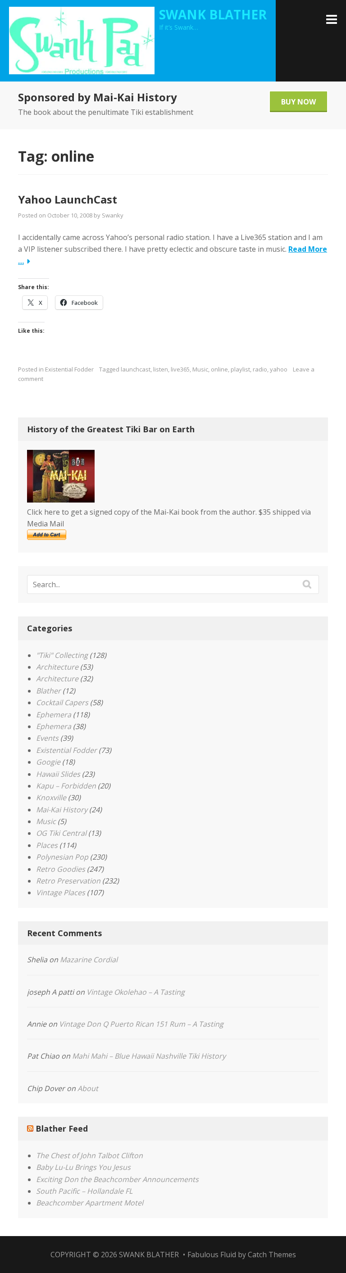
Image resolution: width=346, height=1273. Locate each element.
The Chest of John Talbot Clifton (89, 1155)
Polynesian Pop (62, 857)
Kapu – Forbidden (66, 786)
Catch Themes (272, 1254)
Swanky (112, 215)
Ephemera (53, 715)
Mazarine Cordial (89, 960)
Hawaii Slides (58, 774)
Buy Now (298, 102)
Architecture (57, 667)
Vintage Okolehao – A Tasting (135, 992)
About (87, 1088)
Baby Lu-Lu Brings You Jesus (83, 1167)
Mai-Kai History (61, 810)
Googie (48, 762)
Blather (48, 691)
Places (47, 845)
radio (260, 369)
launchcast (135, 369)
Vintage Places (60, 892)
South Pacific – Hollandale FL (84, 1191)
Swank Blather (213, 14)
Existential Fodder (69, 369)
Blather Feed (62, 1128)
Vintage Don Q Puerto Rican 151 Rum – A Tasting (141, 1024)
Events (47, 738)
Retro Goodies (60, 869)
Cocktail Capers (62, 702)
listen (160, 369)
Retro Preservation (68, 881)
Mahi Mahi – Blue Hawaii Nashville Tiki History (149, 1056)
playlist (240, 369)
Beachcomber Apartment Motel (89, 1203)
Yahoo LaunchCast (67, 199)
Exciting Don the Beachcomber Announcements (117, 1179)
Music (200, 369)
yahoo (278, 369)
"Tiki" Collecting (62, 655)
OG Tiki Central (61, 833)
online (219, 369)
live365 (180, 369)
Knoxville (51, 797)
